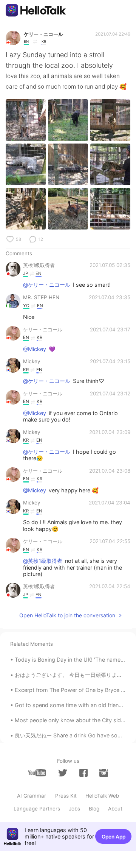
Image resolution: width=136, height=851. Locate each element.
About (115, 809)
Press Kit (66, 796)
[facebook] (83, 773)
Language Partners (37, 809)
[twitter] (62, 773)
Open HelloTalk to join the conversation (67, 615)
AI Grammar (31, 796)
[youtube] (37, 772)
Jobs (74, 809)
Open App (113, 837)
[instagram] (103, 773)
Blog (94, 809)
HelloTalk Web (102, 796)
